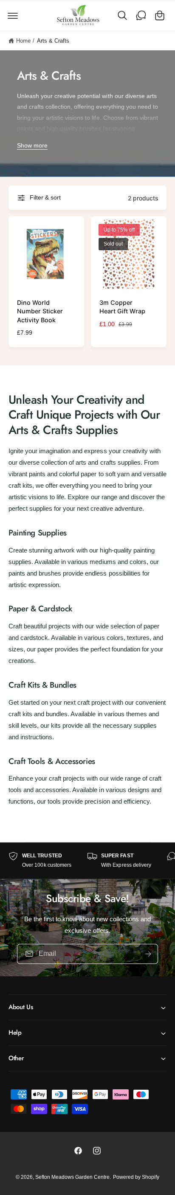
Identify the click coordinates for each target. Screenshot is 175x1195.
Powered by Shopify (136, 1177)
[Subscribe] (148, 953)
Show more (32, 145)
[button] (12, 15)
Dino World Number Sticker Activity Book (40, 311)
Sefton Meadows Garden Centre (72, 1177)
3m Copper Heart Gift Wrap (122, 307)
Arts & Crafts (53, 41)
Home (23, 41)
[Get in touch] (141, 15)
